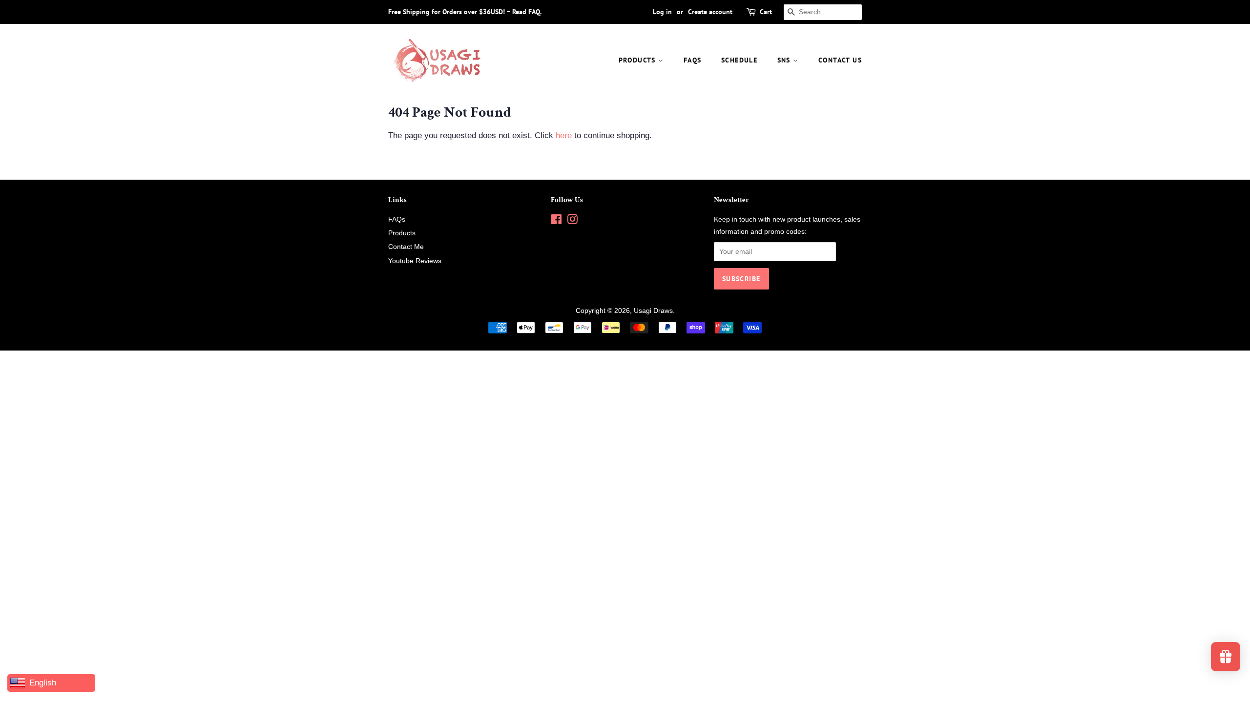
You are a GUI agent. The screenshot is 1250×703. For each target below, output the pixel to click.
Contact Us (840, 60)
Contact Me (406, 246)
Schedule (739, 60)
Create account (710, 11)
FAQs (693, 60)
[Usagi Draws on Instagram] (572, 221)
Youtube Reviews (414, 261)
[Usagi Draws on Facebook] (556, 221)
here (564, 135)
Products (639, 60)
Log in (662, 11)
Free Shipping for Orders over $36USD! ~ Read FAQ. (465, 11)
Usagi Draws (653, 310)
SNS (785, 60)
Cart (766, 11)
